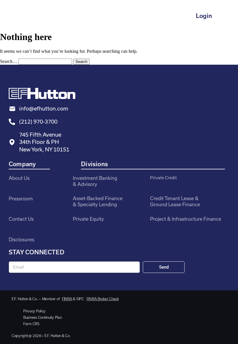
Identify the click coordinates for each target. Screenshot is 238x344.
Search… (8, 61)
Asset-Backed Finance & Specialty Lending (97, 201)
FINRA (67, 299)
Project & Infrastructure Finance (185, 219)
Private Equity (88, 219)
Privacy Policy (34, 311)
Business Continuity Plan (42, 317)
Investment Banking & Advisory (95, 181)
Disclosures (21, 239)
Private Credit (163, 177)
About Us (19, 178)
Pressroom (21, 198)
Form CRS (31, 324)
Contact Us (21, 219)
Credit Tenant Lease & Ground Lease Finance (175, 201)
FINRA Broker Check (102, 299)
